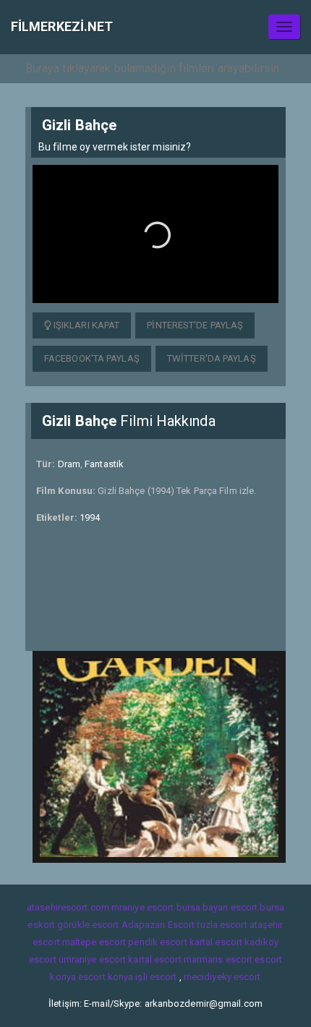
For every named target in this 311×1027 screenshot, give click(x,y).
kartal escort (215, 942)
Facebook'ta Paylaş (92, 358)
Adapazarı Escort (158, 924)
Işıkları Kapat (85, 325)
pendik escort (157, 942)
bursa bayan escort (217, 907)
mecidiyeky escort (222, 976)
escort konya (105, 976)
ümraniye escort (93, 959)
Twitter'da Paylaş (211, 358)
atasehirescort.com (68, 907)
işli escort (155, 976)
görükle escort (88, 924)
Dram (69, 464)
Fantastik (104, 464)
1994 (90, 517)
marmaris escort (218, 959)
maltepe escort (94, 942)
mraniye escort (142, 907)
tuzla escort (222, 924)
